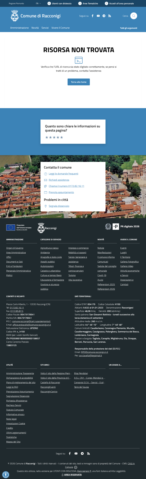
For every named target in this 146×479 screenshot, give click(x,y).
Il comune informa (106, 257)
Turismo (72, 275)
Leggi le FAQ (12, 387)
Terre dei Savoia (81, 387)
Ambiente (45, 252)
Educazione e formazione (52, 280)
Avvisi (100, 280)
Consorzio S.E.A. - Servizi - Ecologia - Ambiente (96, 382)
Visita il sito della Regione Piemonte (57, 373)
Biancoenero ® (84, 471)
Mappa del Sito (13, 441)
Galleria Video (126, 266)
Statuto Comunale (15, 409)
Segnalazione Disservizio (17, 396)
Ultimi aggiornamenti (16, 432)
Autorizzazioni (47, 266)
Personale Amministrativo (18, 270)
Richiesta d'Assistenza (16, 400)
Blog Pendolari (81, 373)
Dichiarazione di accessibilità (19, 378)
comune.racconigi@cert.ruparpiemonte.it (31, 321)
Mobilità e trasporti (77, 252)
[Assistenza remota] (76, 467)
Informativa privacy (15, 414)
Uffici (8, 257)
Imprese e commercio (78, 248)
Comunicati (103, 261)
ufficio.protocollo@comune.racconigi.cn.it (32, 324)
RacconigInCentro (48, 391)
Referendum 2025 (106, 284)
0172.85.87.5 (16, 311)
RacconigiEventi (48, 387)
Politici (9, 275)
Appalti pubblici (47, 261)
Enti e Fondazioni (14, 266)
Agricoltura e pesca (49, 248)
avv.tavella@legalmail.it (90, 355)
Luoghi (123, 252)
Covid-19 (102, 275)
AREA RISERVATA (73, 474)
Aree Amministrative (16, 252)
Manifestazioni (104, 252)
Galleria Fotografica (129, 261)
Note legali (11, 419)
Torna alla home (78, 82)
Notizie (101, 248)
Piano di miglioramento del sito (20, 382)
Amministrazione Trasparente (20, 373)
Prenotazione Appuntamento (20, 391)
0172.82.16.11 (17, 307)
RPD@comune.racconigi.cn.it (94, 352)
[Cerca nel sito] (133, 15)
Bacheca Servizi (13, 405)
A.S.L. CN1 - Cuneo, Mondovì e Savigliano (93, 378)
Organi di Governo (14, 248)
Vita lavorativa (75, 280)
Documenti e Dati (14, 261)
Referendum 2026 (106, 289)
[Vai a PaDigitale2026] (122, 226)
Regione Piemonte (16, 3)
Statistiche (11, 437)
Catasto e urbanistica (50, 270)
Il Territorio (125, 257)
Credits (9, 428)
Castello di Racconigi (50, 382)
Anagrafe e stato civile (51, 257)
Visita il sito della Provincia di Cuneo (57, 378)
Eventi (123, 248)
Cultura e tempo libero (50, 275)
